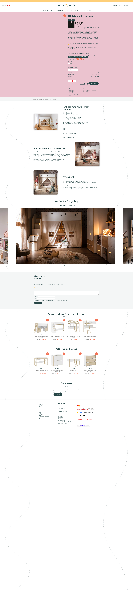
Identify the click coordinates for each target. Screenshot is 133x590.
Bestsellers (60, 10)
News (40, 415)
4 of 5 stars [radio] (39, 289)
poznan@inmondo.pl (61, 418)
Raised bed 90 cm (73, 372)
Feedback (47, 101)
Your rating (36, 288)
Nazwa (35, 298)
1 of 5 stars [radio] (35, 289)
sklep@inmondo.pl (64, 408)
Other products (53, 101)
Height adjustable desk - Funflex (41, 372)
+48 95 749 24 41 (62, 412)
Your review (36, 291)
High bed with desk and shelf (90, 338)
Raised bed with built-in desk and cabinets (41, 339)
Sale (72, 10)
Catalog (67, 10)
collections (55, 13)
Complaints (41, 407)
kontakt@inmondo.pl (62, 427)
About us (40, 406)
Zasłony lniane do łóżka (72, 69)
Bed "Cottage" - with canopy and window (73, 339)
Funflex (65, 318)
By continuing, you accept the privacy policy (59, 394)
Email (35, 300)
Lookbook (41, 101)
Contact (89, 10)
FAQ (40, 411)
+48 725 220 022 (62, 410)
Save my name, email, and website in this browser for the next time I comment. (51, 302)
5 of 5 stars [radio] (40, 289)
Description (35, 101)
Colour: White (70, 61)
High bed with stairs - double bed (57, 338)
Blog (84, 10)
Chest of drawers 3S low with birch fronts (90, 373)
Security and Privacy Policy (44, 418)
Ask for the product (93, 55)
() (121, 5)
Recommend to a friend (93, 57)
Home (35, 13)
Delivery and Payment (43, 408)
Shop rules (41, 419)
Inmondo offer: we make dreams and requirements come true (45, 13)
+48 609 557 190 (62, 422)
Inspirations (78, 10)
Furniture (53, 10)
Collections (45, 10)
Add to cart (94, 85)
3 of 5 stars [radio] (37, 289)
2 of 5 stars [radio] (36, 289)
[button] (36, 16)
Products (41, 412)
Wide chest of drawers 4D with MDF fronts (57, 373)
